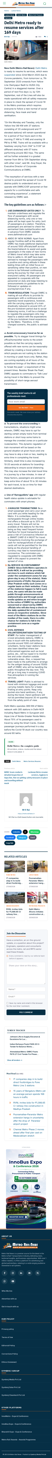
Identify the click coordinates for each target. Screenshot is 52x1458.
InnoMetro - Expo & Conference (15, 1416)
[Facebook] (4, 1273)
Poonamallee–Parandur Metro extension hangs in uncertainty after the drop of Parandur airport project (28, 1119)
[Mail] (29, 1273)
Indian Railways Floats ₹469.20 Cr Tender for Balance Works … (24, 1045)
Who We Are (7, 1291)
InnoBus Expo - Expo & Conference (16, 1424)
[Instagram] (13, 1273)
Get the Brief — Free (26, 408)
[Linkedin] (21, 1273)
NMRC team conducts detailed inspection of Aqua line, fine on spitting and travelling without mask (15, 777)
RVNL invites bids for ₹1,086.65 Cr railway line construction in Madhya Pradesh (29, 1105)
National (8, 18)
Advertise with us (9, 1299)
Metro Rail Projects (36, 15)
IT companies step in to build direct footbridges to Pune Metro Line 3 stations (27, 1082)
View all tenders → (14, 1060)
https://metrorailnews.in (26, 814)
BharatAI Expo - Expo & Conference (17, 1432)
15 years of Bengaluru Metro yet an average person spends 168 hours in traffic (29, 1094)
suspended (9, 74)
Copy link (9, 843)
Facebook (10, 837)
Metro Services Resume (32, 761)
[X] (38, 1273)
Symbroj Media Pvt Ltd (11, 1379)
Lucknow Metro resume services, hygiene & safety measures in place (37, 775)
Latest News (16, 11)
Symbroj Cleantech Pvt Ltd (13, 1395)
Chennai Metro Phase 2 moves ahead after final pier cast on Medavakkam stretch (28, 1132)
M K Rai (7, 37)
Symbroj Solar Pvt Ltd (11, 1387)
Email (33, 837)
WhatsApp (35, 832)
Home (6, 11)
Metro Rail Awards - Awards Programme (19, 1440)
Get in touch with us (10, 1306)
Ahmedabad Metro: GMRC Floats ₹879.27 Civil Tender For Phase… (24, 1053)
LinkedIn (16, 832)
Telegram (22, 837)
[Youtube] (13, 1281)
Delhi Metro (21, 15)
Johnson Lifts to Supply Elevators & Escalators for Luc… (25, 1038)
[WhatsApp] (4, 1281)
